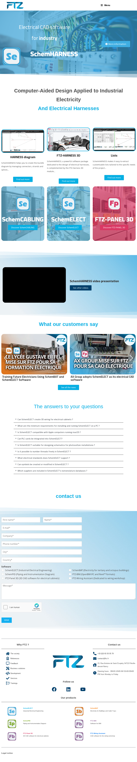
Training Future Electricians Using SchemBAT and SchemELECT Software (33, 378)
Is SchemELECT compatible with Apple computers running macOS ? (49, 432)
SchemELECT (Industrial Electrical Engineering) (28, 570)
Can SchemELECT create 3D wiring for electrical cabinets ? (45, 419)
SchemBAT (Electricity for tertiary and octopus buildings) (100, 570)
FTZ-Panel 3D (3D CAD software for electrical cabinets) (32, 578)
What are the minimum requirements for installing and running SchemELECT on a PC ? (59, 426)
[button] (68, 419)
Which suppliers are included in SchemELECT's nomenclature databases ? (52, 471)
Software (6, 566)
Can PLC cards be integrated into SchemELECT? (40, 439)
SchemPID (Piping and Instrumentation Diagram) (29, 574)
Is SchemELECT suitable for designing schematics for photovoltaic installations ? (56, 445)
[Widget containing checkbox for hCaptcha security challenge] (21, 607)
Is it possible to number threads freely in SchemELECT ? (44, 451)
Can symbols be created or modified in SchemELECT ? (43, 464)
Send (6, 620)
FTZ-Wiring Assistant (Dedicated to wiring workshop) (98, 578)
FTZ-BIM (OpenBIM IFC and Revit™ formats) (93, 574)
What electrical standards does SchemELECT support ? (44, 458)
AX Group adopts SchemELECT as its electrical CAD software (102, 378)
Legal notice (7, 753)
